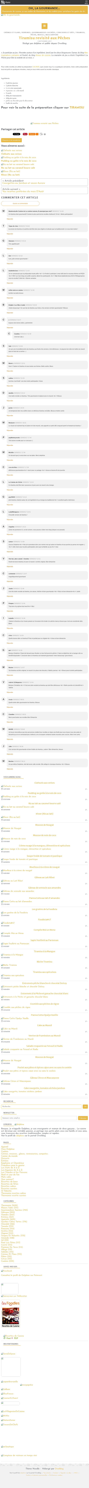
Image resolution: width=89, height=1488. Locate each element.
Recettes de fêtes (9, 1184)
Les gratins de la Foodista (44, 909)
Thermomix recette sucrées (13, 1196)
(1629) (9, 1205)
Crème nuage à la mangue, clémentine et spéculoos (44, 845)
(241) (7, 1217)
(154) (7, 1229)
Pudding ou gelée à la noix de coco (44, 793)
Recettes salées (8, 1186)
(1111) (9, 1208)
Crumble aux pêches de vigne (44, 1003)
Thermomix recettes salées (13, 1193)
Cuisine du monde (9, 1156)
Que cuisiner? (7, 1179)
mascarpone (52, 35)
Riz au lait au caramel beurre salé (45, 803)
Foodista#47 (44, 919)
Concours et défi (65, 32)
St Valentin (6, 1191)
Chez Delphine (7, 1149)
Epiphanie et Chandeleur (12, 1163)
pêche (33, 35)
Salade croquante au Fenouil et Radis (44, 1046)
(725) (14, 1210)
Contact (55, 1473)
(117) (10, 1243)
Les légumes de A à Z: (12, 1170)
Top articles (47, 1473)
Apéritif (4, 1147)
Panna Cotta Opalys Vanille (44, 1015)
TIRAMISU (77, 107)
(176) (14, 1222)
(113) (6, 1245)
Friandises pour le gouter (12, 1165)
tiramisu (80, 32)
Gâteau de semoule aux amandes (44, 887)
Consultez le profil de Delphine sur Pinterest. (21, 1275)
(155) (7, 1226)
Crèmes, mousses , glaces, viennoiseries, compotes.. (24, 1154)
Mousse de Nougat (44, 825)
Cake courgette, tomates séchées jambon (44, 1088)
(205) (8, 1219)
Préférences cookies (55, 1475)
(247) (7, 1215)
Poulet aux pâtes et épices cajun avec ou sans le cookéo (44, 1067)
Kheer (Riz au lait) (44, 813)
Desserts (5, 1158)
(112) (6, 1250)
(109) (7, 1261)
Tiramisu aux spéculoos (44, 972)
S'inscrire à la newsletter (11, 140)
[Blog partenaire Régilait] (11, 1376)
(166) (8, 1224)
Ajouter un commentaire (20, 203)
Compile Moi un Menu (44, 930)
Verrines (26, 32)
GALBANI (35, 67)
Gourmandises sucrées (43, 32)
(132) (13, 1236)
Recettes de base (9, 1182)
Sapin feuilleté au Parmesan (44, 940)
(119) (4, 1240)
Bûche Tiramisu (44, 961)
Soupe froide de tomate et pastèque (44, 856)
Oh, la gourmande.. (44, 8)
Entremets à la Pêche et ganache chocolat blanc (44, 993)
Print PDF (12, 1338)
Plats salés (6, 1177)
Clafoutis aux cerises (44, 782)
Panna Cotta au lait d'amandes (44, 898)
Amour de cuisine (43, 55)
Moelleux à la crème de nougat (44, 867)
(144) (7, 1231)
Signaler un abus (66, 1473)
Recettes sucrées (9, 1189)
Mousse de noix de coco (44, 835)
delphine (20, 1136)
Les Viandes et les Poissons (14, 1172)
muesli (41, 35)
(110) (11, 1254)
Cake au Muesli (44, 1025)
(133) (7, 1233)
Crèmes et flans (12, 32)
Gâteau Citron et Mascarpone (44, 1077)
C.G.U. (76, 1473)
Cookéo (4, 1152)
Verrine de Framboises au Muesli (44, 1035)
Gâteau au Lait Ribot (45, 877)
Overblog (59, 1469)
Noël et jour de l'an (10, 1175)
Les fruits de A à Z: (10, 1168)
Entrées (4, 1161)
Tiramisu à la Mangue (44, 951)
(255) (8, 1212)
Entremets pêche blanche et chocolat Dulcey (44, 983)
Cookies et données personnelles (36, 1475)
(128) (7, 1238)
